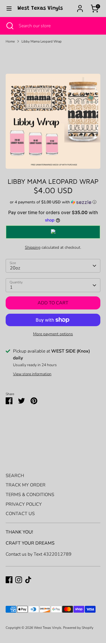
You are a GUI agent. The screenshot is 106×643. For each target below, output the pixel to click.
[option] (53, 121)
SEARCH (15, 476)
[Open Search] (9, 26)
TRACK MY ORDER (26, 485)
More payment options (53, 334)
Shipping (32, 247)
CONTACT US (20, 514)
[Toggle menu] (9, 8)
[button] (53, 202)
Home (10, 41)
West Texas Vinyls (40, 8)
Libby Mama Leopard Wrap (41, 41)
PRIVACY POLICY (24, 504)
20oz (15, 268)
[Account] (80, 6)
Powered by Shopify (78, 627)
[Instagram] (18, 579)
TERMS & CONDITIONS (30, 495)
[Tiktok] (28, 579)
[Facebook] (9, 579)
